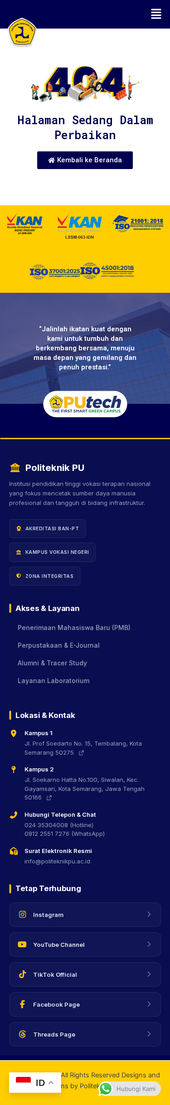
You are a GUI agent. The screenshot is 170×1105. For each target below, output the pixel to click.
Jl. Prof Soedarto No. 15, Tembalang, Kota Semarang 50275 (83, 748)
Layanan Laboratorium (53, 680)
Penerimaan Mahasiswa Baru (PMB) (74, 627)
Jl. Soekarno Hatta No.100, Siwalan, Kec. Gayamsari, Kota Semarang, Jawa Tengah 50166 (84, 788)
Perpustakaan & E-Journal (59, 645)
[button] (85, 14)
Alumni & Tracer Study (52, 663)
